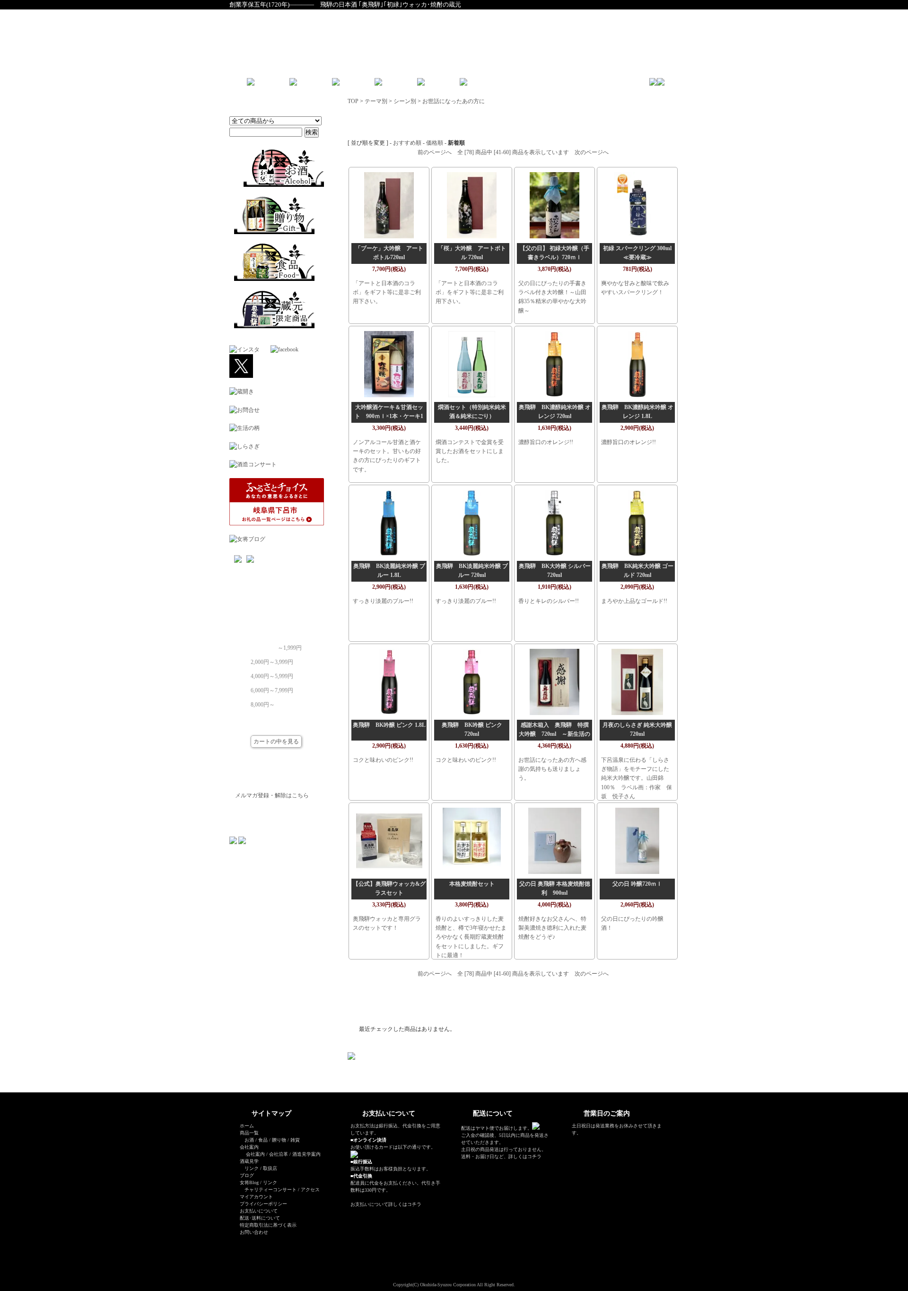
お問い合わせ (254, 1232)
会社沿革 (278, 1154)
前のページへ (435, 152)
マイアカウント (256, 1196)
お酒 (249, 1140)
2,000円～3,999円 (272, 659)
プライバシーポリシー (263, 1203)
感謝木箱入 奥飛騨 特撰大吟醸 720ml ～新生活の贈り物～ (554, 734)
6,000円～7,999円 (272, 687)
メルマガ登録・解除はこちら (272, 795)
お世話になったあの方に (453, 101)
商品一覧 (249, 1132)
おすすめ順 (407, 143)
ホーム (247, 1125)
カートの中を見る (276, 741)
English (497, 85)
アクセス (310, 1189)
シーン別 (404, 101)
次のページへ (592, 152)
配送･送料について (260, 1218)
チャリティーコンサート (270, 1189)
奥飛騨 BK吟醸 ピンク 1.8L (389, 725)
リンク (251, 1168)
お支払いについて (259, 1210)
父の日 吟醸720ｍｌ (637, 884)
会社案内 (255, 1154)
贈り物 (279, 1140)
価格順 (434, 143)
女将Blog (249, 1182)
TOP (353, 101)
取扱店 (270, 1168)
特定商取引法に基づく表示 (268, 1225)
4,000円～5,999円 (272, 673)
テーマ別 (376, 101)
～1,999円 (290, 645)
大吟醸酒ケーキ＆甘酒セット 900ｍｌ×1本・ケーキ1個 (389, 416)
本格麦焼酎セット (472, 884)
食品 (263, 1140)
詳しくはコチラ (404, 1204)
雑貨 (295, 1140)
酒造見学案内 (306, 1154)
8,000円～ (263, 701)
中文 (520, 85)
